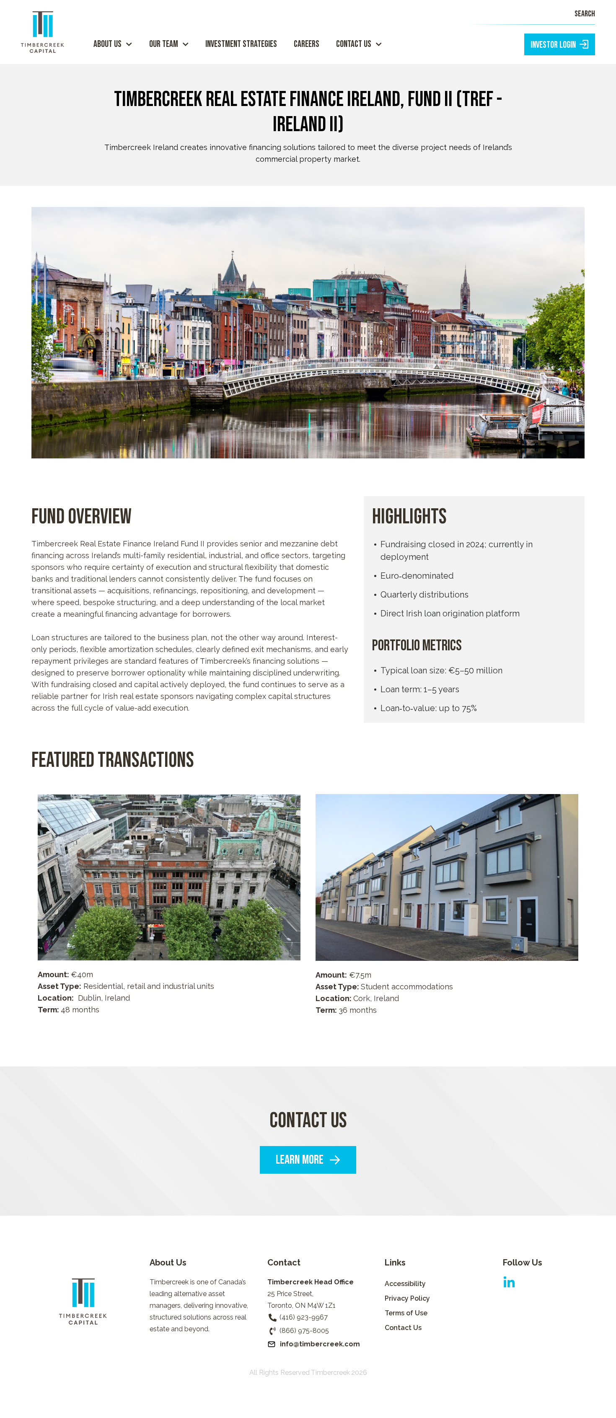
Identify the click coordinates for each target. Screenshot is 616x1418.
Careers (306, 44)
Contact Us (353, 44)
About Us (107, 44)
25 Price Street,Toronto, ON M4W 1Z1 (301, 1299)
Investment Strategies (241, 44)
